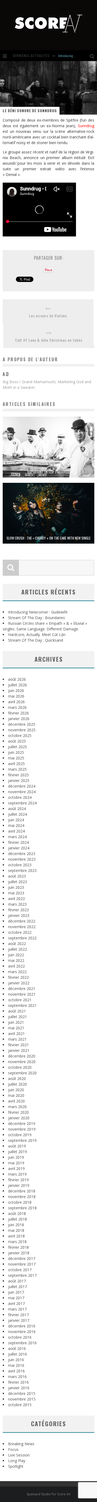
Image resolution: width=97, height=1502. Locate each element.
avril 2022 (16, 966)
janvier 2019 (18, 1185)
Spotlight (15, 1466)
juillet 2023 (17, 881)
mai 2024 (16, 825)
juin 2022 (16, 954)
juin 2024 (16, 819)
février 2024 (18, 842)
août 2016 (17, 1348)
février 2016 (18, 1382)
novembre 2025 (22, 729)
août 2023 (17, 876)
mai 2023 (16, 892)
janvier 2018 (18, 1252)
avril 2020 (16, 1101)
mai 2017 (16, 1297)
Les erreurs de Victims (48, 315)
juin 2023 (16, 887)
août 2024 (17, 808)
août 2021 (17, 1011)
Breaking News (21, 1443)
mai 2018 (16, 1230)
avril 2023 (16, 898)
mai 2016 (16, 1365)
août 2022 (17, 943)
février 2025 (18, 774)
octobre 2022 (20, 932)
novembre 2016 (22, 1331)
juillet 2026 (17, 684)
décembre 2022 (21, 921)
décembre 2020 (21, 1056)
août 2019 (17, 1146)
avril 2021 (16, 1033)
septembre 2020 (22, 1072)
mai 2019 (16, 1162)
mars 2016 (17, 1376)
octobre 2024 (20, 797)
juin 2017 (16, 1292)
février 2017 (18, 1314)
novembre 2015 (22, 1399)
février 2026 (18, 713)
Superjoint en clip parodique (48, 472)
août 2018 (17, 1213)
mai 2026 (16, 696)
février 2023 (18, 909)
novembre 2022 (22, 926)
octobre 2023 (20, 864)
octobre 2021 (20, 999)
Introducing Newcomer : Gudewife (38, 612)
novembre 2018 (22, 1196)
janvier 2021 (18, 1050)
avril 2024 (16, 831)
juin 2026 (16, 690)
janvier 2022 (18, 982)
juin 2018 (16, 1224)
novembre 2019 (22, 1129)
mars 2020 (17, 1106)
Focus (13, 1449)
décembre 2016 (21, 1325)
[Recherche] (93, 55)
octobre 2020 (20, 1067)
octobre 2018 (20, 1202)
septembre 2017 (22, 1275)
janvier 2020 (18, 1117)
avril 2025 (16, 763)
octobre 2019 (20, 1134)
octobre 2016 (20, 1337)
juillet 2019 (17, 1151)
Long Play (16, 1460)
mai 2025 (16, 758)
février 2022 (18, 977)
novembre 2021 (22, 994)
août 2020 (17, 1078)
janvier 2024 (18, 847)
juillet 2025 (17, 746)
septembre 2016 (22, 1342)
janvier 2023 (18, 915)
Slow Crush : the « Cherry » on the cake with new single (48, 538)
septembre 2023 (22, 870)
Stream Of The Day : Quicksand (35, 640)
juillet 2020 (17, 1084)
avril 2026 (16, 701)
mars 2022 (17, 971)
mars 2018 (17, 1241)
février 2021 (18, 1044)
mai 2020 (16, 1095)
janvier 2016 (18, 1387)
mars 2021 (17, 1039)
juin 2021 (16, 1022)
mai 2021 (16, 1027)
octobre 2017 (20, 1269)
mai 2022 (16, 960)
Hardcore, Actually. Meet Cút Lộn (36, 634)
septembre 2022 (22, 937)
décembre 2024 (21, 786)
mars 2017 (17, 1309)
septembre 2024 (22, 802)
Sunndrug (86, 125)
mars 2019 (17, 1174)
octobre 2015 (20, 1404)
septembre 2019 (22, 1140)
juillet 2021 (17, 1016)
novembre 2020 (22, 1061)
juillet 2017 (17, 1286)
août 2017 (17, 1280)
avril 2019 (16, 1168)
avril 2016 (16, 1370)
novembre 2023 (22, 859)
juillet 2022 (17, 949)
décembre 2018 (21, 1191)
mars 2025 (17, 769)
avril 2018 (16, 1236)
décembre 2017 (21, 1258)
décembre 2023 (21, 853)
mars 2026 (17, 707)
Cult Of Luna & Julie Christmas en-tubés (48, 340)
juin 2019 (16, 1157)
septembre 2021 (22, 1005)
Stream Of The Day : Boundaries (36, 617)
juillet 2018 (17, 1219)
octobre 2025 (20, 735)
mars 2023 (17, 904)
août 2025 (17, 741)
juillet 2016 (17, 1354)
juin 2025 (16, 752)
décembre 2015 (21, 1393)
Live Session (19, 1455)
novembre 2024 (22, 791)
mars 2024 (17, 836)
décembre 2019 (21, 1123)
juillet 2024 (17, 814)
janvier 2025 (18, 780)
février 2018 (18, 1247)
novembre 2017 (22, 1264)
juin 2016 (16, 1359)
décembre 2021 (21, 988)
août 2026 (17, 679)
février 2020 (18, 1112)
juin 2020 (16, 1089)
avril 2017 (16, 1303)
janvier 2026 (18, 718)
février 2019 (18, 1179)
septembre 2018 (22, 1207)
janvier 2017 (18, 1320)
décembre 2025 (21, 724)
